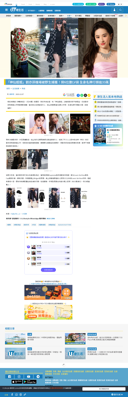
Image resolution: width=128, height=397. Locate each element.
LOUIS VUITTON (65, 225)
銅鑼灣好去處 (79, 371)
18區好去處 (98, 15)
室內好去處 (92, 334)
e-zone (52, 4)
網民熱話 (18, 225)
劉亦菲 (26, 225)
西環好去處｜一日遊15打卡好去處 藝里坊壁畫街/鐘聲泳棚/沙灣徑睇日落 (105, 353)
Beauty (38, 4)
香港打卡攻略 (110, 15)
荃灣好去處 (99, 371)
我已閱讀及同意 (104, 389)
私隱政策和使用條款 (56, 388)
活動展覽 (48, 371)
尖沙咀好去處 (67, 371)
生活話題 (15, 88)
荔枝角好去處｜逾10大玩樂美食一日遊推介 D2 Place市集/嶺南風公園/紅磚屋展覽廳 (105, 338)
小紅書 (24, 213)
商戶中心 (101, 4)
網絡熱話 (52, 225)
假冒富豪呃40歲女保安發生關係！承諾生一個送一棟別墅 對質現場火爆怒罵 (45, 353)
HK (16, 4)
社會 (116, 371)
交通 (29, 334)
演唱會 (8, 15)
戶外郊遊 (56, 373)
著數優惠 (43, 225)
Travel (23, 4)
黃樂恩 (11, 94)
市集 (54, 371)
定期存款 (58, 10)
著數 (9, 225)
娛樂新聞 (49, 10)
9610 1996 (51, 218)
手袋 (34, 225)
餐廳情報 (48, 373)
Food (30, 4)
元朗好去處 (89, 371)
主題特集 (122, 15)
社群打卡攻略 (92, 4)
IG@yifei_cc (15, 213)
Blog (45, 4)
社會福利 (64, 373)
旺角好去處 (108, 371)
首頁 (8, 88)
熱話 (23, 88)
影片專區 (78, 15)
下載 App (111, 4)
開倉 (59, 371)
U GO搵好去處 (79, 4)
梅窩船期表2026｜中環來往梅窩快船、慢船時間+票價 (45, 338)
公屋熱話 (41, 10)
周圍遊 (87, 15)
